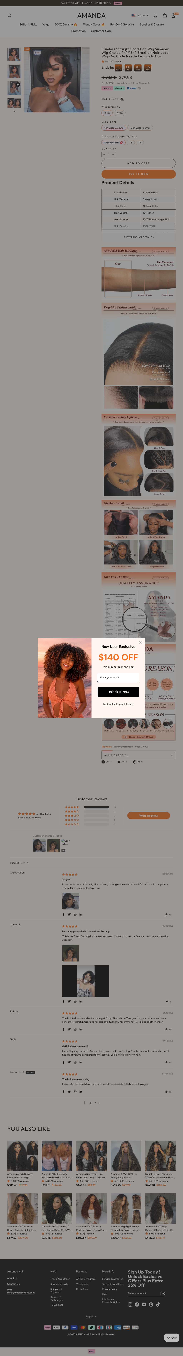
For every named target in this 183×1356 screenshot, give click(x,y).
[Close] (141, 642)
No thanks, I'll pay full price (118, 704)
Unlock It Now (118, 692)
